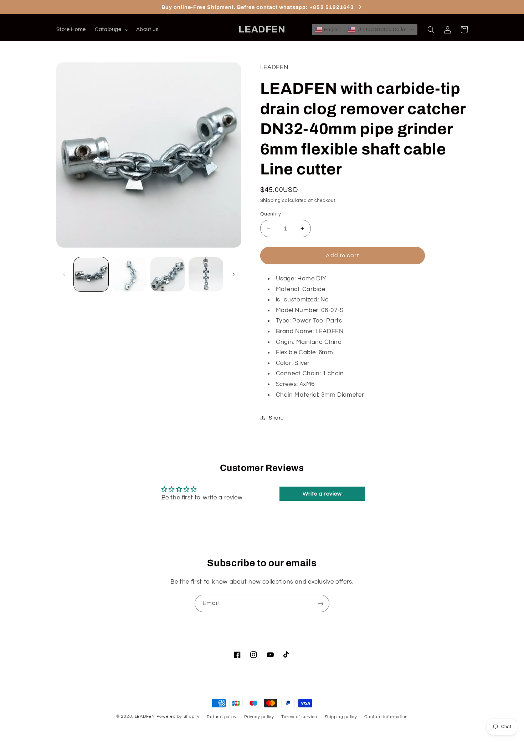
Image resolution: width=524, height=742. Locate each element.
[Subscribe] (321, 603)
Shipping (270, 200)
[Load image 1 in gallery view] (91, 274)
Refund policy (222, 717)
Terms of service (299, 717)
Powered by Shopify (178, 716)
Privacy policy (259, 717)
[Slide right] (233, 274)
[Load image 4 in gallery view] (206, 274)
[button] (111, 29)
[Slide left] (64, 274)
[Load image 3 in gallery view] (167, 274)
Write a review (322, 494)
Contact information (386, 717)
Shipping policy (341, 717)
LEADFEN (145, 716)
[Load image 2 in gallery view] (129, 274)
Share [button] (276, 418)
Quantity (270, 214)
